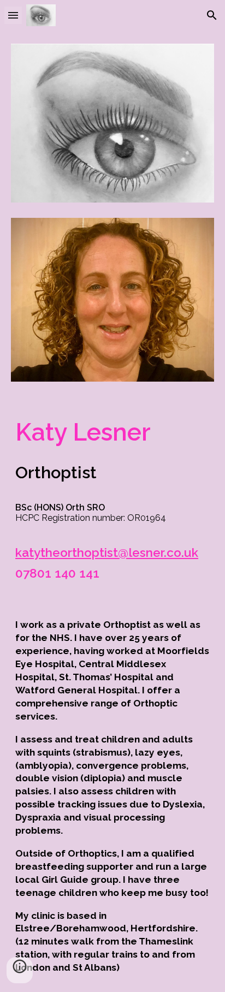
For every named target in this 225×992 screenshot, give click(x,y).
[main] (112, 498)
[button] (13, 15)
